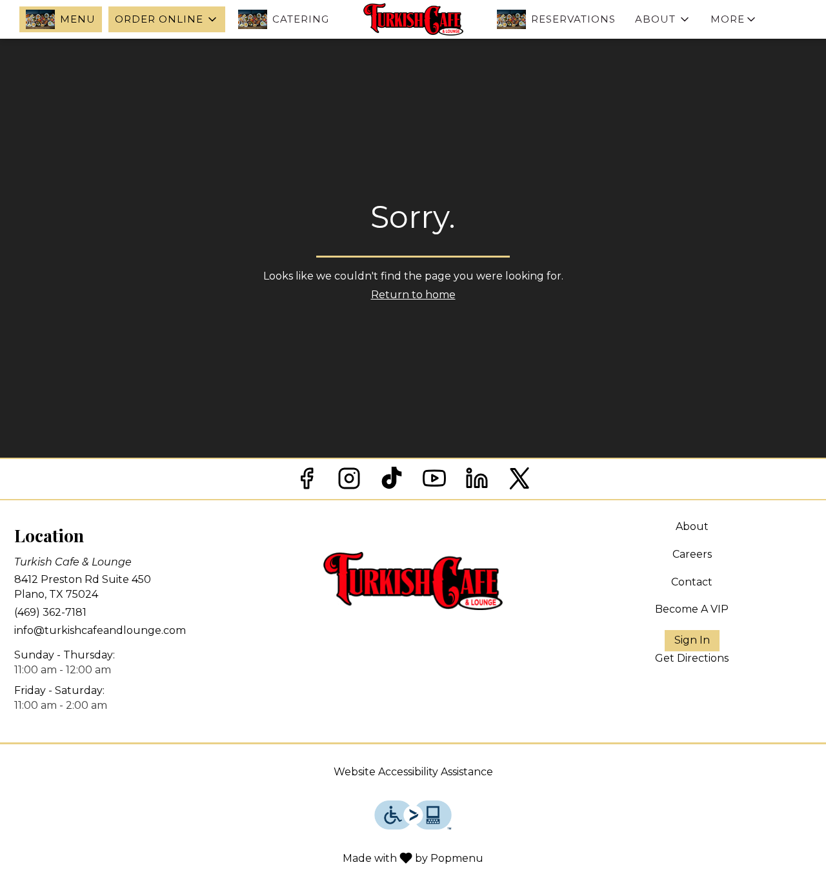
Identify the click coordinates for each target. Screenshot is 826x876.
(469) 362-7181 (50, 612)
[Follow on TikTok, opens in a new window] (391, 481)
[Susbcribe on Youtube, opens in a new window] (434, 481)
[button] (166, 19)
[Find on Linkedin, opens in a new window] (477, 481)
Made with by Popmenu (246, 857)
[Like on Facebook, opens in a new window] (306, 481)
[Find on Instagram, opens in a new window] (349, 481)
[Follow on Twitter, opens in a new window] (519, 481)
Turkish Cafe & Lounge (413, 581)
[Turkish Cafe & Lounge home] (413, 19)
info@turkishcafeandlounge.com (100, 630)
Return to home (413, 295)
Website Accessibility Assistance (413, 772)
